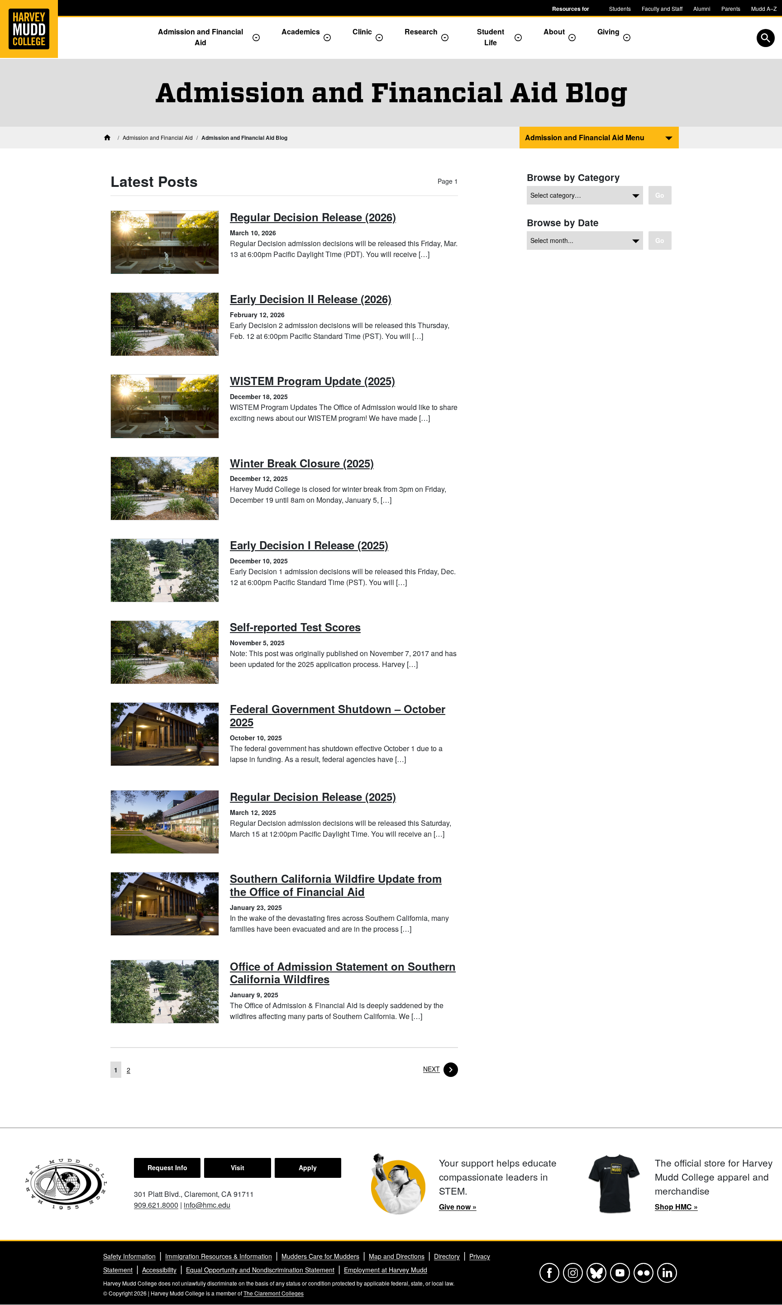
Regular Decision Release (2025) (313, 796)
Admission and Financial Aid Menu (584, 137)
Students (620, 8)
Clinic (362, 31)
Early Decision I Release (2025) (309, 544)
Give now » (458, 1206)
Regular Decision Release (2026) (313, 216)
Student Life (490, 37)
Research (421, 31)
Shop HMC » (676, 1206)
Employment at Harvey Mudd (385, 1269)
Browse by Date (563, 222)
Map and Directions (396, 1256)
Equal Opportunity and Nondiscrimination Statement (260, 1269)
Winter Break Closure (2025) (302, 463)
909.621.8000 (156, 1205)
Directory (447, 1256)
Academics (300, 31)
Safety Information (129, 1256)
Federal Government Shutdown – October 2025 (337, 715)
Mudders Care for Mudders (320, 1256)
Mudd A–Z (764, 8)
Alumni (701, 8)
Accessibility (159, 1269)
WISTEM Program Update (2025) (312, 380)
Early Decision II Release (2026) (310, 298)
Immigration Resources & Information (218, 1256)
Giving (608, 31)
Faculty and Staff (662, 8)
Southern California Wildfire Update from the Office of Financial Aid (336, 885)
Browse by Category (573, 177)
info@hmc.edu (207, 1205)
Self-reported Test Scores (295, 626)
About (554, 31)
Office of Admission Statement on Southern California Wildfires (343, 972)
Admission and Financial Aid (200, 37)
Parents (730, 8)
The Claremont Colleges (273, 1293)
